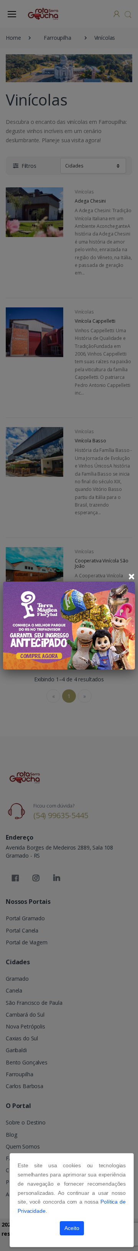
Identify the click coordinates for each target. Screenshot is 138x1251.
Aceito (71, 1228)
